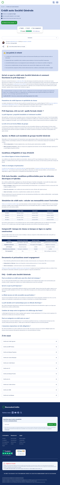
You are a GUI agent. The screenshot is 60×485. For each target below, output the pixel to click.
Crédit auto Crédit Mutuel (9, 363)
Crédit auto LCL (6, 379)
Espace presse (13, 442)
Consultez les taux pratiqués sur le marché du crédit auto (14, 168)
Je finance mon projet (8, 22)
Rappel (3, 445)
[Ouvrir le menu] (57, 2)
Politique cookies (22, 442)
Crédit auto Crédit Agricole (9, 341)
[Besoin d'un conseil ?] (53, 2)
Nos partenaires (13, 440)
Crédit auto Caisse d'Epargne (9, 357)
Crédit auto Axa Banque (8, 395)
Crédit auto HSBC (7, 389)
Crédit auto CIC (6, 368)
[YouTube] (15, 413)
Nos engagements (5, 442)
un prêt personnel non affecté (19, 84)
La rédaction (4, 440)
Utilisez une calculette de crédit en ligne (10, 203)
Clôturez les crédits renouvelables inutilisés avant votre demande (16, 268)
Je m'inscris (51, 424)
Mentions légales (22, 438)
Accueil (2, 6)
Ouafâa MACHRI (13, 41)
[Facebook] (18, 413)
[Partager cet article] (3, 46)
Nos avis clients (13, 438)
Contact (12, 443)
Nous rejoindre (4, 443)
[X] (21, 413)
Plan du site (21, 443)
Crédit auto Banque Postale (9, 373)
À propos (4, 438)
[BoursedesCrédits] (10, 407)
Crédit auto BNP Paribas (8, 346)
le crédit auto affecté (20, 81)
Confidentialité (21, 440)
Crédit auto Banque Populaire (9, 352)
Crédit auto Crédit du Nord (9, 384)
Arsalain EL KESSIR (27, 41)
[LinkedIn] (13, 413)
